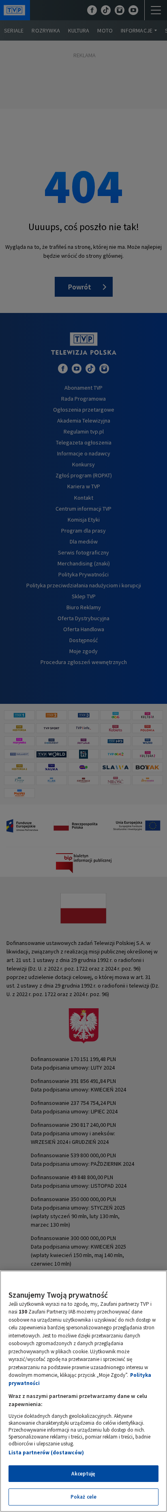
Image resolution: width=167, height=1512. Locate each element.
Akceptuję (83, 1473)
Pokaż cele (83, 1496)
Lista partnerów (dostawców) (46, 1452)
